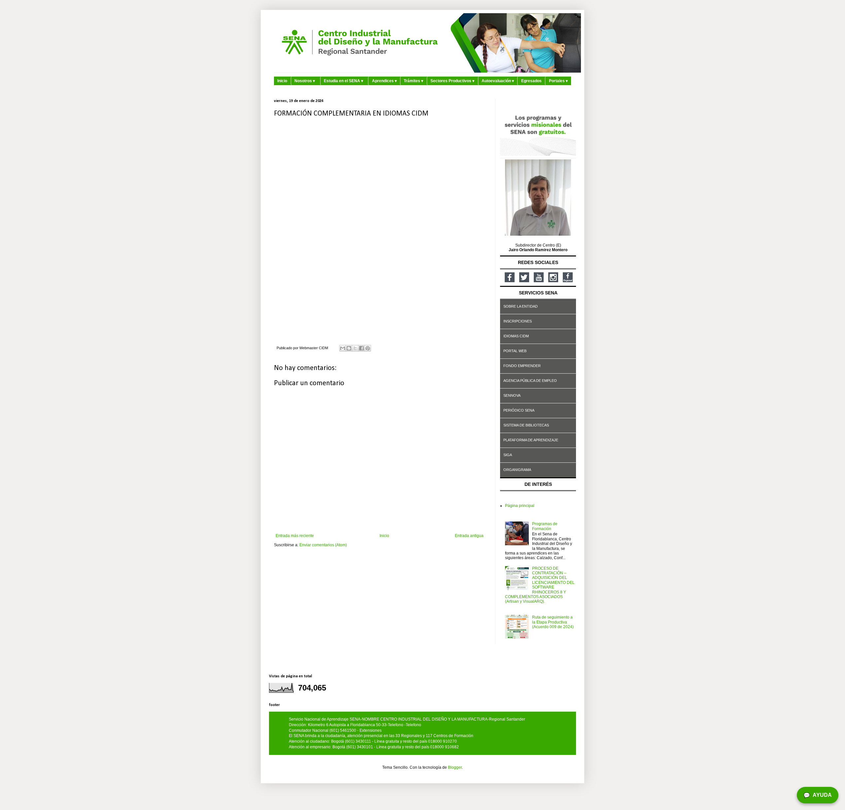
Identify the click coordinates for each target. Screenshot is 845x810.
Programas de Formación (545, 526)
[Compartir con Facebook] (361, 348)
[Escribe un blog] (349, 348)
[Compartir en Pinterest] (367, 348)
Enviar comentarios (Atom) (323, 545)
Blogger (455, 767)
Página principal (519, 505)
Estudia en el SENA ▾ (343, 81)
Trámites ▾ (413, 81)
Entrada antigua (469, 535)
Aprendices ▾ (384, 81)
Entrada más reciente (295, 535)
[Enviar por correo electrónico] (342, 348)
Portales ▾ (558, 81)
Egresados (531, 81)
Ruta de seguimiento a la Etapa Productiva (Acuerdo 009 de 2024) (553, 622)
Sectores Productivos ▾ (452, 81)
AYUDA (817, 795)
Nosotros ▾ (304, 81)
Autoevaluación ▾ (498, 81)
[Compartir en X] (355, 348)
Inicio (282, 81)
